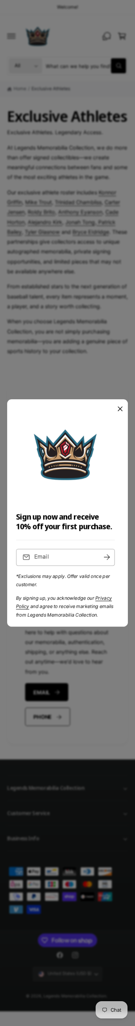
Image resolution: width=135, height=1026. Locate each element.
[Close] (120, 409)
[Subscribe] (107, 557)
